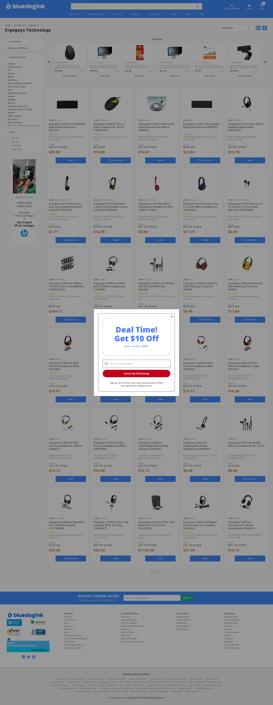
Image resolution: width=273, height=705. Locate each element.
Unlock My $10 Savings (136, 373)
